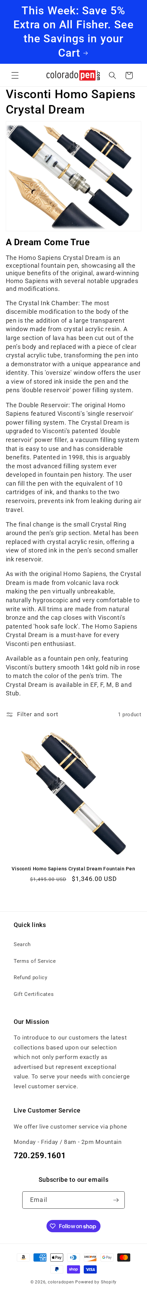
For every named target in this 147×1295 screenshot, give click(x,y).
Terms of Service (35, 961)
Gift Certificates (34, 994)
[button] (15, 75)
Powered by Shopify (96, 1282)
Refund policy (31, 977)
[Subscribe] (116, 1200)
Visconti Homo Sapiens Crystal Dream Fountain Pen (73, 868)
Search (22, 944)
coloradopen (61, 1282)
